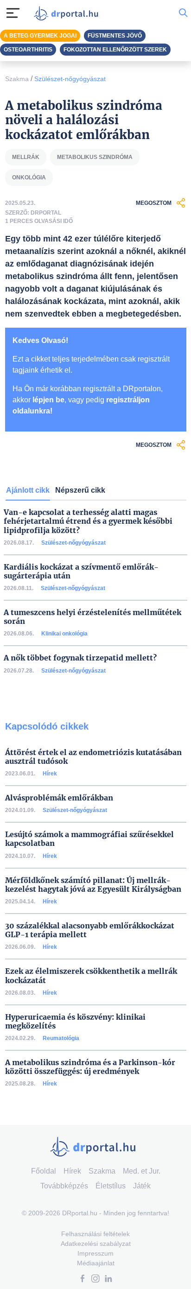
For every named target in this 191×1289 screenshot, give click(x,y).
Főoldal (43, 1171)
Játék (142, 1186)
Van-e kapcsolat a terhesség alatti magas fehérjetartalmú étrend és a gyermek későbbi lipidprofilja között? (88, 521)
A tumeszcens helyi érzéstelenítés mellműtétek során (92, 617)
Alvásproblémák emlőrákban (59, 798)
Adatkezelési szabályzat (96, 1243)
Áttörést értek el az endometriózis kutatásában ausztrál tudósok (93, 757)
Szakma (17, 79)
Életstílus (111, 1186)
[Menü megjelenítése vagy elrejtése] (13, 13)
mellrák (25, 157)
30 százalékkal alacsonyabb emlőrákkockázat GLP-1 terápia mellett (89, 930)
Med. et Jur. (141, 1171)
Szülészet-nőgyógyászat (70, 79)
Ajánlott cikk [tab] (28, 490)
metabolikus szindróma (95, 157)
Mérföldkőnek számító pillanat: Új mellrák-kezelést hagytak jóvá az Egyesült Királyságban (93, 885)
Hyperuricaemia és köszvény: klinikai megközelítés (75, 1021)
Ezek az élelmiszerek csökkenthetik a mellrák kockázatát (91, 975)
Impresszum (95, 1253)
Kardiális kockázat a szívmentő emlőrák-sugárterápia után (81, 571)
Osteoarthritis (28, 49)
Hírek (50, 773)
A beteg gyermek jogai (40, 35)
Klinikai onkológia (64, 633)
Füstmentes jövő (115, 35)
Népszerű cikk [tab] (80, 490)
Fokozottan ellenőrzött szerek (115, 49)
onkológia (29, 177)
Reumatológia (61, 1038)
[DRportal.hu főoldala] (68, 13)
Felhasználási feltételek (95, 1234)
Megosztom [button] (154, 203)
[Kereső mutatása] (183, 13)
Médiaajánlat (96, 1263)
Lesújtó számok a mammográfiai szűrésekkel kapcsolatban (89, 839)
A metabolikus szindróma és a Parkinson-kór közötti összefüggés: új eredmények (90, 1067)
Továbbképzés (64, 1186)
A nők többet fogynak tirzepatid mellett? (80, 658)
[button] (82, 1279)
